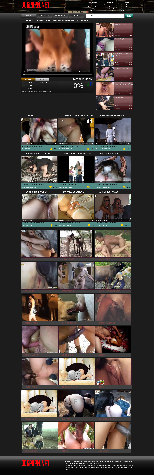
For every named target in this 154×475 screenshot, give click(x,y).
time (63, 149)
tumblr (27, 225)
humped (29, 88)
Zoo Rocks (125, 3)
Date (76, 16)
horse (106, 149)
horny (64, 187)
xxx (70, 225)
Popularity (60, 16)
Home (28, 16)
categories (44, 16)
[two (72, 187)
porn (100, 187)
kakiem (101, 149)
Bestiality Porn (93, 9)
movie (64, 225)
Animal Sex (125, 7)
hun (103, 225)
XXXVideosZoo (110, 9)
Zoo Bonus (92, 3)
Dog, (31, 85)
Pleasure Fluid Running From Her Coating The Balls (124, 83)
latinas (68, 187)
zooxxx (27, 149)
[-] (91, 84)
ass (71, 149)
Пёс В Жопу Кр (120, 39)
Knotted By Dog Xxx (121, 68)
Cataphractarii (109, 11)
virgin (34, 187)
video (27, 187)
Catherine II (125, 11)
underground (107, 187)
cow (109, 149)
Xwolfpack (92, 7)
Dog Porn (35, 7)
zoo (35, 225)
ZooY (90, 11)
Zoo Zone (124, 9)
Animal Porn (125, 5)
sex (30, 187)
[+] (87, 84)
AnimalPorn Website (108, 4)
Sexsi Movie (119, 97)
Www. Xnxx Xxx (120, 24)
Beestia (91, 5)
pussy (67, 149)
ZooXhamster (109, 13)
